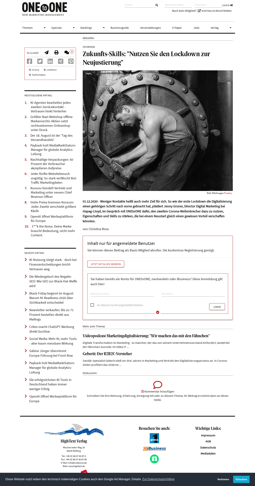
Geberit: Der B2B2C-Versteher (107, 354)
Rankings (93, 27)
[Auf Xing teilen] (60, 62)
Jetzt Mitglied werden (106, 264)
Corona (35, 69)
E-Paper (177, 27)
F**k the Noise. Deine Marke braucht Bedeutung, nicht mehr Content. (53, 230)
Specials (63, 27)
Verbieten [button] (223, 479)
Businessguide (120, 27)
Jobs (196, 27)
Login (226, 5)
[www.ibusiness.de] (154, 450)
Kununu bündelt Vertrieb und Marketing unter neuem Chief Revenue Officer (51, 192)
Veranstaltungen (150, 27)
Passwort (166, 290)
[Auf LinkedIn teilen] (50, 62)
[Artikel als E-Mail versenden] (46, 53)
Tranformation (39, 74)
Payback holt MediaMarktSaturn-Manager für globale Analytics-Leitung (53, 149)
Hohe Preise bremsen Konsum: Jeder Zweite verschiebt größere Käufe (53, 206)
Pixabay (228, 192)
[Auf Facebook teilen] (29, 62)
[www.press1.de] (154, 442)
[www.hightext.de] (74, 435)
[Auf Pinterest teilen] (71, 62)
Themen (34, 27)
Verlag (222, 27)
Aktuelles (88, 38)
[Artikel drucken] (56, 53)
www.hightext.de (76, 466)
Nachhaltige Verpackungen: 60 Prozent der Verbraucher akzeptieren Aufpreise (51, 164)
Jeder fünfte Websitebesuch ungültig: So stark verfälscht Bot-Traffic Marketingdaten (53, 178)
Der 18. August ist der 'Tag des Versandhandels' (51, 137)
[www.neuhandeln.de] (154, 462)
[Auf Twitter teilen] (40, 62)
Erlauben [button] (241, 479)
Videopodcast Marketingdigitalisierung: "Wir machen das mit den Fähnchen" (146, 336)
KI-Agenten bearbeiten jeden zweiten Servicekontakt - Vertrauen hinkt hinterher (50, 107)
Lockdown (52, 69)
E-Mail (94, 290)
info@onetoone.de (77, 462)
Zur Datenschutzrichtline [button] (158, 479)
